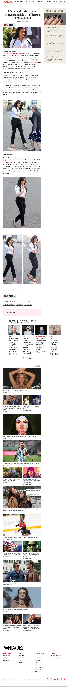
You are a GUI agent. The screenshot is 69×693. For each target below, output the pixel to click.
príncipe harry (9, 304)
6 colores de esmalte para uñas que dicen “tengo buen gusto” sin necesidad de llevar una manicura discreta (55, 29)
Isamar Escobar (44, 352)
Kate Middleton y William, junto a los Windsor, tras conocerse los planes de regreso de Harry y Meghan (55, 58)
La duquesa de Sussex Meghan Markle (14, 53)
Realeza (27, 1)
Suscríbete (63, 1)
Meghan (19, 304)
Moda (33, 1)
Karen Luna (17, 354)
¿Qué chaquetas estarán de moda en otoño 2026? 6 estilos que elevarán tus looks (54, 345)
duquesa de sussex (24, 301)
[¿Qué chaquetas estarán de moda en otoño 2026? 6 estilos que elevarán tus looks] (55, 330)
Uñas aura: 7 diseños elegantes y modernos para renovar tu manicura (55, 51)
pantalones (9, 162)
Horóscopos (47, 1)
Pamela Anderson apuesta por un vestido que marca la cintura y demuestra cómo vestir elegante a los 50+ (28, 347)
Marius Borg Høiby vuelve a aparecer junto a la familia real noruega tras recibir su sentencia (14, 345)
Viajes (55, 1)
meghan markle (9, 301)
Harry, (10, 80)
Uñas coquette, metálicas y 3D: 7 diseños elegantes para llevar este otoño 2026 (55, 37)
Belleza (40, 1)
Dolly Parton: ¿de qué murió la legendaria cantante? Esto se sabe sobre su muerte (41, 344)
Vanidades (27, 21)
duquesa (28, 304)
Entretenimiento (18, 1)
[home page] (8, 2)
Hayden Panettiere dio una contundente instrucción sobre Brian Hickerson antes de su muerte (55, 44)
